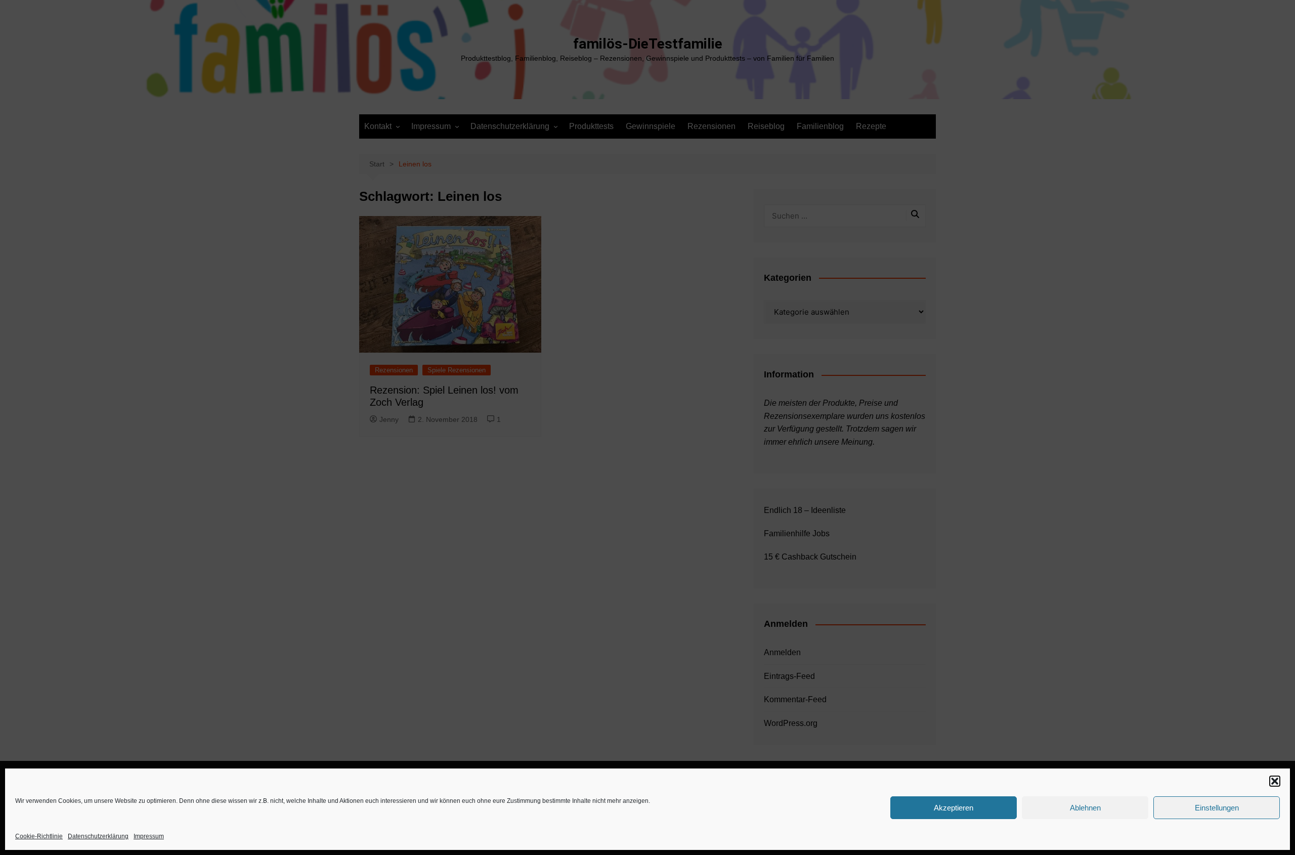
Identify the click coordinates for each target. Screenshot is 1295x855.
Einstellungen (1217, 807)
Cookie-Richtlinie (39, 836)
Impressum (149, 836)
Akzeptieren (953, 807)
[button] (1275, 781)
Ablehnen (1085, 807)
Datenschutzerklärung (98, 836)
